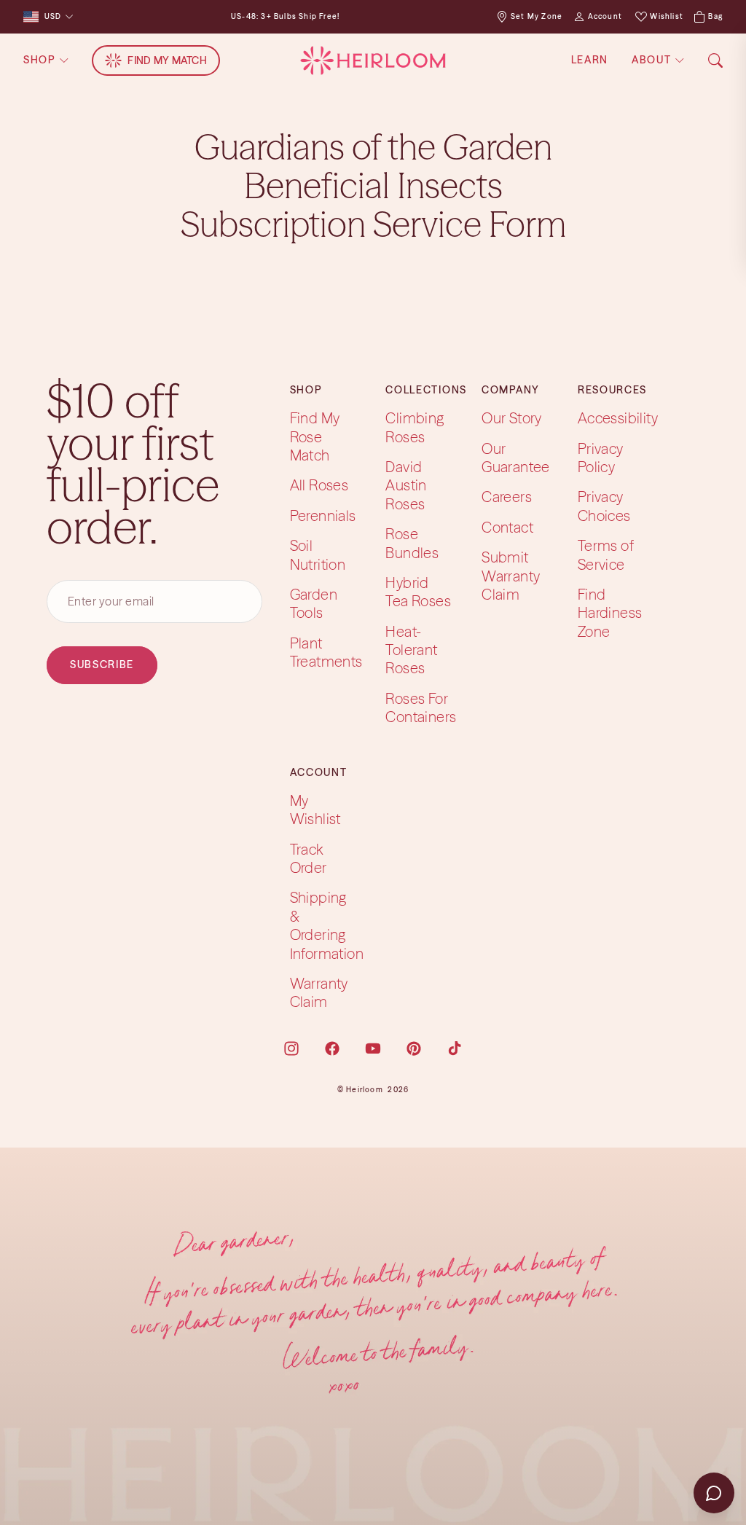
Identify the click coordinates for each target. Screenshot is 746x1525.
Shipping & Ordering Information (327, 925)
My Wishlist (315, 809)
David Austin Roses (405, 485)
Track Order (308, 857)
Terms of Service (606, 554)
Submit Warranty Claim (511, 575)
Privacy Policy (601, 457)
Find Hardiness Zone (610, 612)
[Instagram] (291, 1048)
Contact (507, 527)
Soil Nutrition (318, 554)
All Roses (319, 485)
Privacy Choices (604, 505)
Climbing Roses (414, 427)
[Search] (715, 60)
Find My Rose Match (315, 436)
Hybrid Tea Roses (418, 591)
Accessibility (618, 418)
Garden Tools (313, 603)
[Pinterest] (414, 1048)
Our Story (512, 418)
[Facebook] (332, 1048)
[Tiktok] (454, 1048)
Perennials (323, 515)
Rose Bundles (412, 543)
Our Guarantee (516, 457)
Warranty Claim (319, 992)
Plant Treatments (326, 651)
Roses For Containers (420, 707)
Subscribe (102, 664)
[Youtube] (373, 1048)
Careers (507, 496)
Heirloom (364, 1089)
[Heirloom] (372, 60)
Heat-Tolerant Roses (411, 649)
